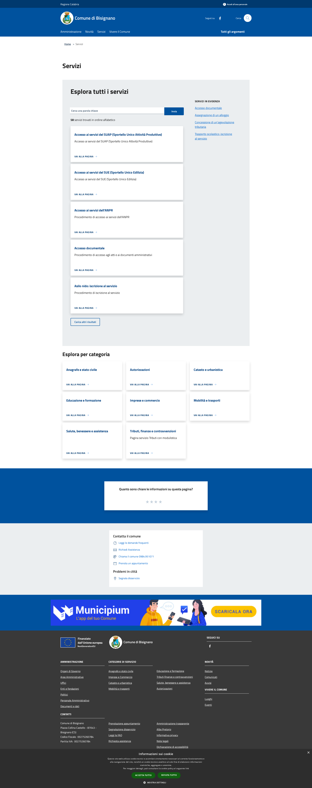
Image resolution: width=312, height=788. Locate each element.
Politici (64, 695)
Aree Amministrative (72, 677)
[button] (156, 782)
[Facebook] (218, 18)
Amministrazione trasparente (173, 723)
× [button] (308, 752)
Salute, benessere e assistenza (173, 683)
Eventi (208, 705)
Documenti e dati (69, 706)
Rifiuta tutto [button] (169, 775)
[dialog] (156, 768)
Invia (174, 111)
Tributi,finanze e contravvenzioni (175, 677)
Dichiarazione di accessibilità (172, 747)
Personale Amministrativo (74, 700)
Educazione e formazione (170, 671)
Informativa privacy (167, 735)
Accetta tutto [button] (143, 775)
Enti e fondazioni (69, 689)
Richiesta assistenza (120, 741)
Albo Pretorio (164, 729)
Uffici (63, 683)
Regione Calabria (69, 4)
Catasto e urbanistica (120, 683)
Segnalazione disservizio (122, 729)
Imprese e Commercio (120, 677)
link (187, 768)
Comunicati (211, 677)
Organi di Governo (70, 671)
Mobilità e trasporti (119, 689)
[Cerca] (248, 18)
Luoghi (208, 699)
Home (67, 44)
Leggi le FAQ (115, 735)
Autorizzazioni (164, 688)
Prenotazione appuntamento (124, 723)
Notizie (209, 671)
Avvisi (208, 683)
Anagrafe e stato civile (121, 671)
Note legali (163, 741)
